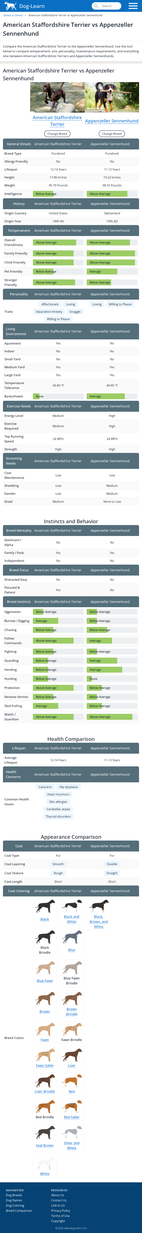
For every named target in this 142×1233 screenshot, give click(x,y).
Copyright (58, 1221)
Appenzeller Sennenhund (111, 121)
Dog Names (14, 1200)
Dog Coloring (15, 1205)
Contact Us (59, 1200)
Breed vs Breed (13, 15)
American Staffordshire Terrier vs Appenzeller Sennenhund (65, 15)
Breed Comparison (19, 1211)
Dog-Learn (32, 5)
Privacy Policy (60, 1211)
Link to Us (58, 1205)
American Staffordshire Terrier (57, 120)
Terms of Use (60, 1216)
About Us (57, 1195)
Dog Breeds (14, 1195)
